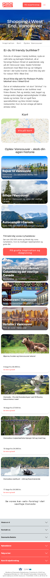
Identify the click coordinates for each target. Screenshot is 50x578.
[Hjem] (7, 5)
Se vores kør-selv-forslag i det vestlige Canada (25, 502)
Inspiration (8, 43)
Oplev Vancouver (33, 43)
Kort (19, 43)
